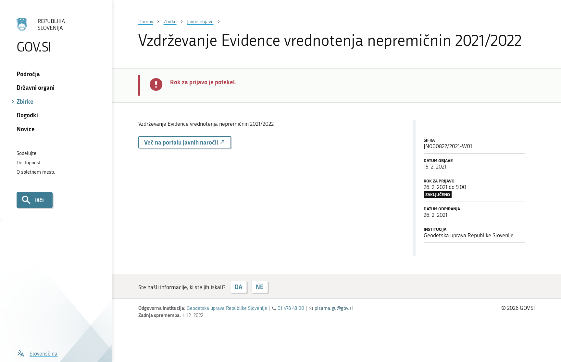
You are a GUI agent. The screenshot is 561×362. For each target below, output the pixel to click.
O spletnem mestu (36, 172)
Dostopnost (29, 163)
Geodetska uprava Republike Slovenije (227, 308)
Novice (26, 129)
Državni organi (36, 87)
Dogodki (27, 115)
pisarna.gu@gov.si (334, 308)
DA (238, 287)
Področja (28, 74)
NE (259, 287)
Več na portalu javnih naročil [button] (181, 142)
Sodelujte (26, 153)
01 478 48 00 (291, 308)
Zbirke (25, 101)
